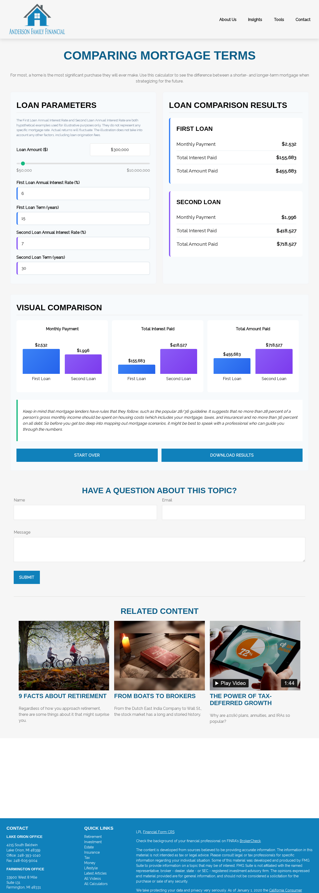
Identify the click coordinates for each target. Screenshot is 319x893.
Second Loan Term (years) (40, 257)
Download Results (232, 455)
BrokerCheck (250, 841)
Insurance (92, 852)
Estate (89, 847)
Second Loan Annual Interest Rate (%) (51, 232)
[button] (228, 19)
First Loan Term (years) (37, 207)
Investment (93, 842)
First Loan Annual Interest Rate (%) (48, 182)
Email (167, 500)
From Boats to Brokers (155, 696)
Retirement (93, 837)
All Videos (92, 879)
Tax (87, 858)
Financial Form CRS (158, 832)
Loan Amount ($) (32, 149)
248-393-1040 (29, 855)
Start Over (87, 455)
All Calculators (96, 884)
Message (22, 532)
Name (19, 500)
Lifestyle (91, 868)
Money (89, 863)
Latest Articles (95, 873)
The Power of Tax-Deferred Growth (241, 699)
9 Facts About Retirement (63, 696)
